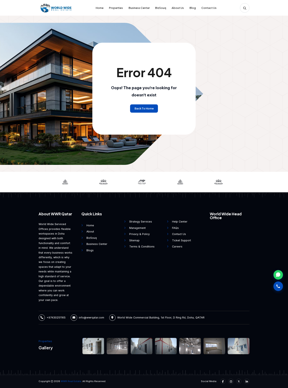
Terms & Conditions (142, 246)
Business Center (139, 8)
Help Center (179, 221)
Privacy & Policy (139, 234)
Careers (177, 246)
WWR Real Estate (71, 381)
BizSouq (160, 8)
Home (100, 8)
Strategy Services (140, 221)
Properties (116, 8)
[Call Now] (278, 285)
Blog (193, 8)
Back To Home (144, 108)
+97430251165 (56, 317)
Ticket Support (181, 240)
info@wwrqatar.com (91, 317)
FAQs (175, 228)
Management (137, 228)
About (90, 231)
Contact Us (209, 8)
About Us (178, 8)
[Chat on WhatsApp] (278, 274)
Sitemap (134, 240)
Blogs (90, 250)
